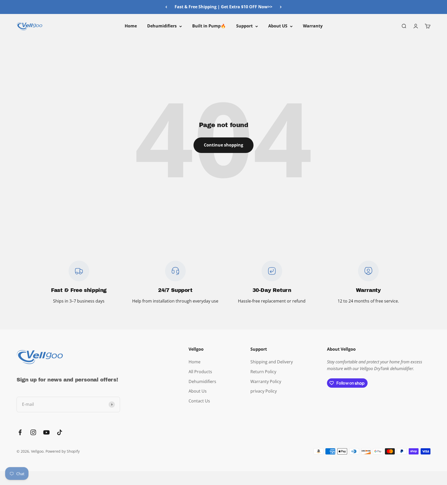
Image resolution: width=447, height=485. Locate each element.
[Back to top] (434, 443)
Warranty (313, 26)
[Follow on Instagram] (33, 432)
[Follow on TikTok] (59, 432)
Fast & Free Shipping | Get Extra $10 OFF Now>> (223, 7)
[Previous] (166, 7)
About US (277, 26)
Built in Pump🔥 (209, 26)
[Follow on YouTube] (46, 432)
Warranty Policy (265, 381)
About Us (198, 391)
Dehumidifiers (162, 26)
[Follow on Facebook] (20, 432)
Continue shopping (223, 145)
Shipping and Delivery (271, 362)
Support (244, 26)
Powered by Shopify (63, 451)
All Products (200, 371)
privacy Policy (263, 391)
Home (131, 26)
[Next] (281, 7)
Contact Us (199, 401)
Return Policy (263, 371)
